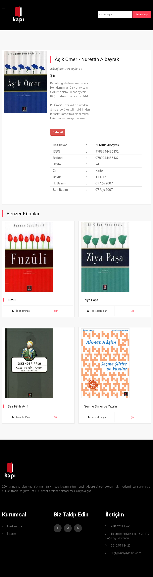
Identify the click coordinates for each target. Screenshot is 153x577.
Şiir (52, 75)
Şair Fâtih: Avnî (18, 406)
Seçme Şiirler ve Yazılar (100, 406)
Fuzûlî (12, 300)
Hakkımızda (14, 526)
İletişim (11, 533)
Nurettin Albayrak (100, 59)
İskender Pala (23, 311)
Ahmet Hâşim (99, 417)
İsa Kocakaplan (99, 311)
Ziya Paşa (91, 300)
